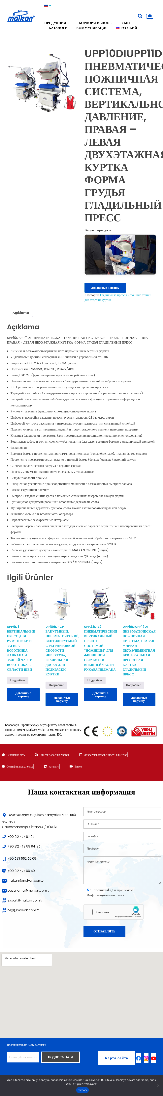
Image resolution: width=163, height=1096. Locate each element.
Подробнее (17, 680)
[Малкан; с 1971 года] (25, 16)
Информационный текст (105, 895)
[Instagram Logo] (146, 1058)
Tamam (82, 1090)
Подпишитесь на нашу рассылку (26, 1045)
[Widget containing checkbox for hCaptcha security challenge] (113, 912)
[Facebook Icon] (138, 1058)
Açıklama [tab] (21, 312)
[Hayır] (158, 1085)
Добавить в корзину (105, 287)
